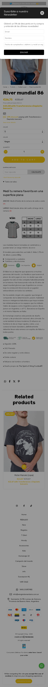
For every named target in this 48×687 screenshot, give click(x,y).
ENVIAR (24, 52)
